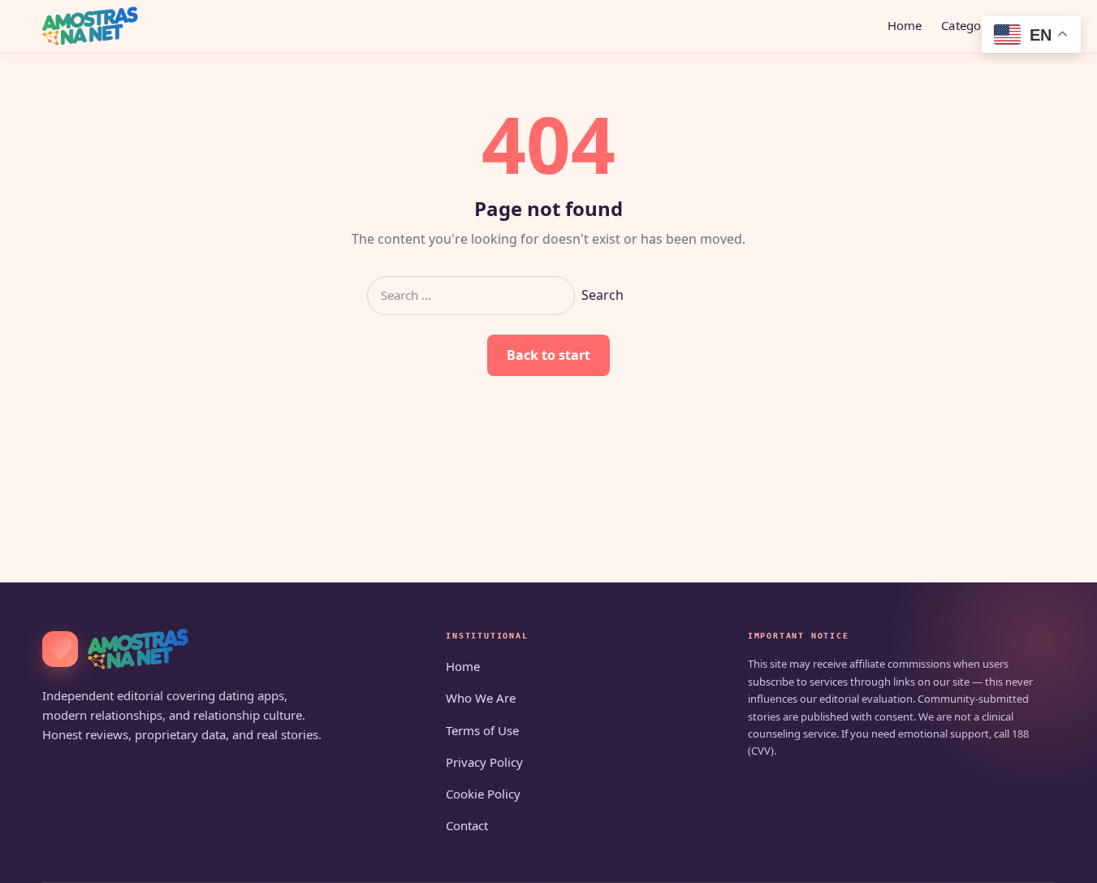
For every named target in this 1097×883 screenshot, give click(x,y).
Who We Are (481, 698)
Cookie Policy (483, 794)
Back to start (548, 355)
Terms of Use (482, 730)
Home (905, 25)
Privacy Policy (484, 762)
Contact (467, 825)
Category (966, 25)
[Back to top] (1061, 860)
